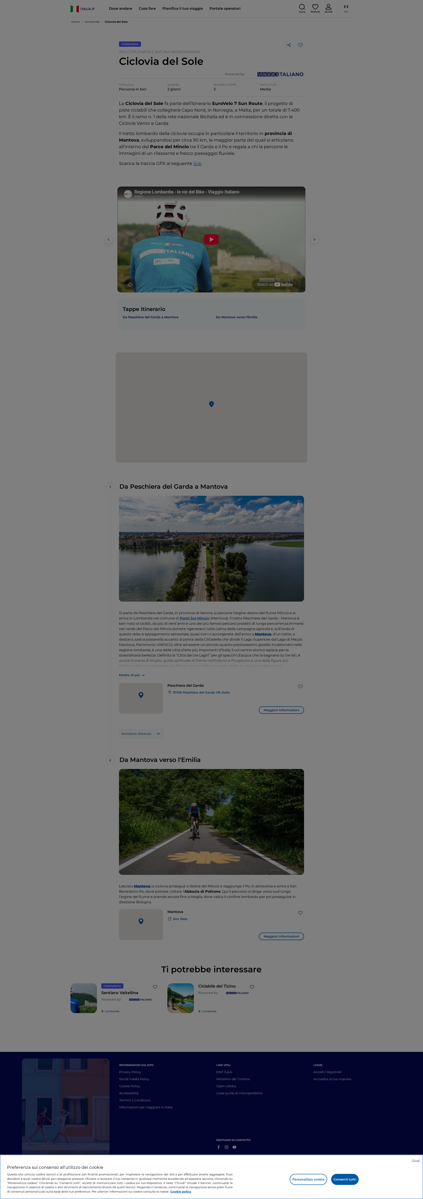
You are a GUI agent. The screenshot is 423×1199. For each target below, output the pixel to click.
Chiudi (416, 1160)
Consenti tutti (345, 1179)
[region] (211, 1177)
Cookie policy (180, 1191)
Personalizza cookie (308, 1179)
